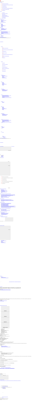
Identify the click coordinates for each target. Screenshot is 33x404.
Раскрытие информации (4, 108)
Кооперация (2, 33)
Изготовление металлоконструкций (4, 31)
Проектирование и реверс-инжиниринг (5, 96)
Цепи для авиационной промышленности (5, 205)
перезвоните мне (1, 142)
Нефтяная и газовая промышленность (5, 68)
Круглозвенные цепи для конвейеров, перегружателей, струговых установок (8, 194)
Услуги (0, 30)
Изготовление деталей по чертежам (4, 32)
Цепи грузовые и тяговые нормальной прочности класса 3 (6, 199)
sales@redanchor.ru (3, 387)
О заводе (3, 82)
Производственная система (3, 29)
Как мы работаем (3, 75)
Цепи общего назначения (2, 202)
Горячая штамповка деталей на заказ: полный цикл (6, 97)
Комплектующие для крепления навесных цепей (5, 210)
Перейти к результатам (2, 225)
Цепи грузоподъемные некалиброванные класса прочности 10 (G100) (7, 200)
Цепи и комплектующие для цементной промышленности (7, 54)
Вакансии (3, 102)
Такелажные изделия (3, 191)
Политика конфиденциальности (5, 386)
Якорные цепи (2, 189)
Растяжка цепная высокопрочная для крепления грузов (6, 207)
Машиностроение (3, 14)
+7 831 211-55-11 (1, 37)
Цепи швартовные (2, 190)
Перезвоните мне (9, 150)
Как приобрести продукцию (3, 20)
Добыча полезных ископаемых (5, 13)
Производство (1, 27)
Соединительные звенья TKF (3, 214)
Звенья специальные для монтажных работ (5, 197)
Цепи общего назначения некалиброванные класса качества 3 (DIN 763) (7, 206)
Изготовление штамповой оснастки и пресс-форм (6, 95)
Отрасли (1, 11)
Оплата (3, 76)
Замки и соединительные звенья (4, 196)
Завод (1, 106)
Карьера (1, 34)
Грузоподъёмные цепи (4, 51)
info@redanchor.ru (4, 37)
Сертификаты (3, 83)
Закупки (2, 122)
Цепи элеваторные (3, 212)
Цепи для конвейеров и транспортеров (4, 204)
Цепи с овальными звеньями (3, 209)
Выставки (2, 26)
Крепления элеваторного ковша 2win (4, 213)
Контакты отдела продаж (3, 242)
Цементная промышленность (4, 15)
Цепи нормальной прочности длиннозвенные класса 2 (6, 203)
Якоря (1, 192)
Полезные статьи (2, 21)
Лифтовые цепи (3, 10)
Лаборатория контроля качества (5, 114)
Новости (3, 84)
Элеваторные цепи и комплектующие (5, 9)
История (2, 24)
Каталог (2, 46)
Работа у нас (2, 35)
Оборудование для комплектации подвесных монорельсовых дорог (7, 195)
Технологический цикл (4, 115)
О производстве (2, 28)
